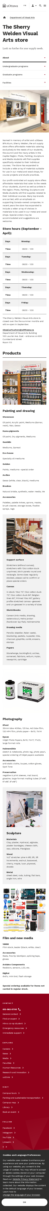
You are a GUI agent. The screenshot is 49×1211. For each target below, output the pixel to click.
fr (25, 5)
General (10, 1014)
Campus (10, 1093)
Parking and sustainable (21, 1098)
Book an (9, 1112)
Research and (14, 1072)
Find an (10, 1019)
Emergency (13, 1028)
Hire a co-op (13, 1023)
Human (12, 1067)
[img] (10, 6)
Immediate (12, 1033)
